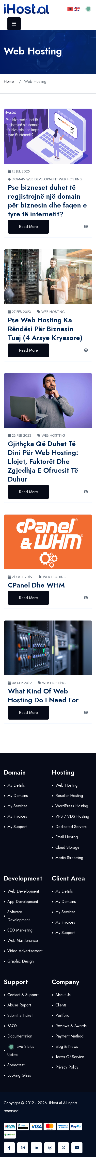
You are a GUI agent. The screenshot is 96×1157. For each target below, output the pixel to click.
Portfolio (62, 1015)
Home (9, 81)
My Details (16, 785)
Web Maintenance (22, 940)
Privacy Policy (66, 1067)
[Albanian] (70, 8)
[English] (77, 8)
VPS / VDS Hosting (72, 816)
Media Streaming (69, 858)
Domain (18, 179)
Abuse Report (19, 1005)
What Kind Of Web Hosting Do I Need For (43, 695)
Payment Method (69, 1036)
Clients (60, 1005)
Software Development (18, 916)
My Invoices (17, 816)
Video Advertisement (24, 951)
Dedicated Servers (71, 826)
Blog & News (66, 1046)
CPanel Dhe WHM (36, 585)
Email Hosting (66, 837)
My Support (17, 826)
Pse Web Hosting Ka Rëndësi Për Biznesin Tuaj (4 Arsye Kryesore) (45, 329)
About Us (63, 995)
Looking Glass (19, 1075)
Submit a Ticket (19, 1015)
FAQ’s (12, 1026)
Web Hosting (70, 179)
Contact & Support (22, 995)
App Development (22, 901)
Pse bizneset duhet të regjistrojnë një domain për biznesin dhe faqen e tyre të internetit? (47, 200)
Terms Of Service (69, 1057)
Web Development (42, 179)
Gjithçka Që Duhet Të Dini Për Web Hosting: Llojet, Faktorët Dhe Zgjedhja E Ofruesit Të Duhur (43, 461)
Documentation (19, 1036)
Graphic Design (20, 961)
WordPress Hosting (71, 806)
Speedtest (15, 1065)
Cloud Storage (67, 847)
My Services (17, 806)
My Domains (17, 795)
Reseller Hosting (69, 795)
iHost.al (55, 1103)
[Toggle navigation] (14, 23)
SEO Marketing (19, 930)
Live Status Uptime (20, 1050)
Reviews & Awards (71, 1026)
